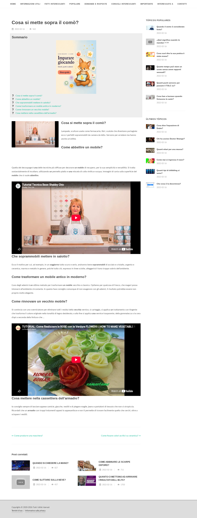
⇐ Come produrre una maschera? (27, 436)
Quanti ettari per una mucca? (170, 149)
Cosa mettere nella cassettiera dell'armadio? (36, 113)
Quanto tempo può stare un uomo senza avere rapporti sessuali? (169, 69)
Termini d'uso (17, 511)
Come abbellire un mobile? (28, 99)
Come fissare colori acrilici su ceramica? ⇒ (121, 436)
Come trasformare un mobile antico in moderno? (38, 106)
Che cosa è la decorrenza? (169, 184)
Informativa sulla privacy (35, 511)
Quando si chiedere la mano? (50, 463)
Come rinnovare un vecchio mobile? (32, 110)
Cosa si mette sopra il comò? (29, 96)
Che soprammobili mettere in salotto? (33, 103)
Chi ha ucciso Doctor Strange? (171, 139)
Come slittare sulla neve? (49, 480)
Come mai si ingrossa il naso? (170, 160)
